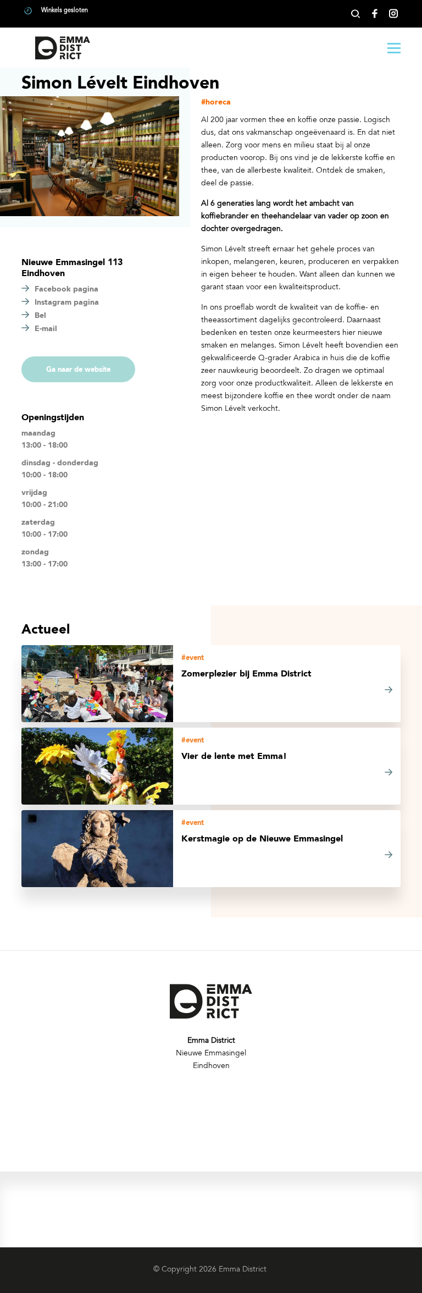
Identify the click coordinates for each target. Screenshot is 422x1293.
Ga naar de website (78, 369)
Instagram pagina (67, 302)
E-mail (46, 329)
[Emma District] (62, 47)
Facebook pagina (66, 289)
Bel (40, 316)
